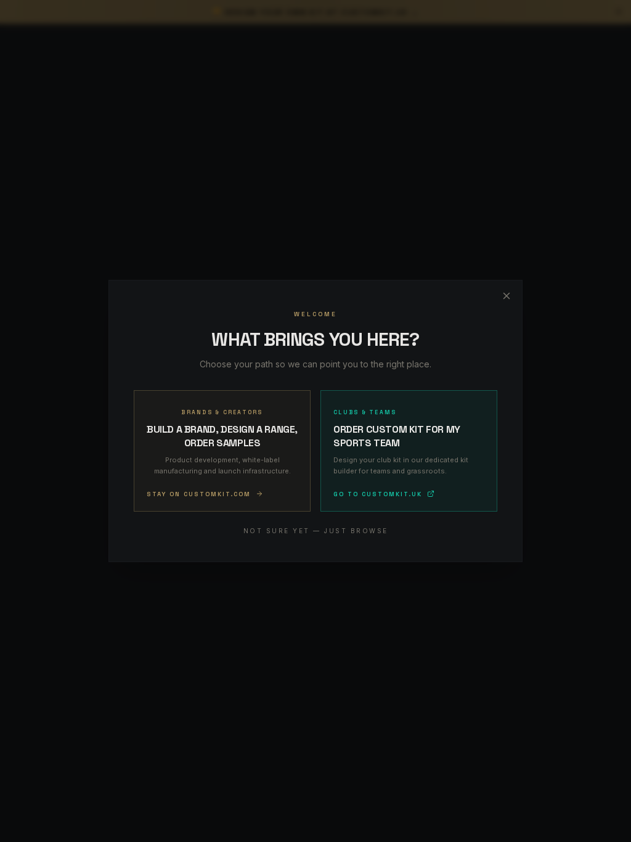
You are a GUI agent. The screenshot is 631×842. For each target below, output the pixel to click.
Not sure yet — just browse (315, 530)
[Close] (507, 296)
